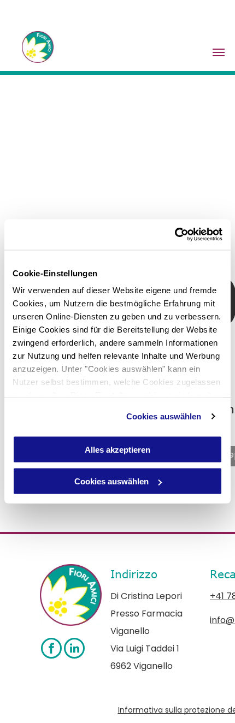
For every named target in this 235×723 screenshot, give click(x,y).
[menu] (219, 52)
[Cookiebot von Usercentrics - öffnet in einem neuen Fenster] (174, 235)
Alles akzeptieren (117, 449)
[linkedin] (74, 649)
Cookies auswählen (164, 416)
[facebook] (51, 649)
